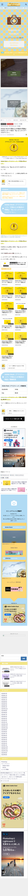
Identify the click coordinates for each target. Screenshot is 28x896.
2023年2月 (4, 743)
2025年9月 (4, 697)
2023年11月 (4, 726)
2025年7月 (4, 699)
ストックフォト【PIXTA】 (14, 582)
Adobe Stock (3, 123)
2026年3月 (4, 693)
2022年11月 (4, 748)
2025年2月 (4, 705)
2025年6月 (4, 701)
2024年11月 (4, 708)
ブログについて (20, 7)
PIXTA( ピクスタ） (14, 73)
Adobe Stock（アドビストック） (14, 103)
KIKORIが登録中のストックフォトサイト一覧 (13, 772)
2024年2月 (4, 720)
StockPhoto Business (14, 44)
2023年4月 (4, 739)
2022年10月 (4, 750)
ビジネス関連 (5, 769)
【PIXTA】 (8, 558)
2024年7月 (4, 714)
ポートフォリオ (5, 780)
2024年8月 (4, 712)
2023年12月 (4, 724)
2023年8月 (4, 731)
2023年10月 (4, 728)
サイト (17, 123)
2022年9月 (4, 752)
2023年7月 (4, 733)
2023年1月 (4, 745)
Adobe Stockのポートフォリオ (8, 544)
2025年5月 (4, 703)
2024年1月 (4, 722)
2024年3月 (4, 718)
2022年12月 (4, 747)
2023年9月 (4, 729)
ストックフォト (10, 123)
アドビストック (13, 126)
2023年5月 (4, 737)
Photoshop (4, 761)
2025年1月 (4, 706)
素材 (19, 126)
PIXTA (4, 767)
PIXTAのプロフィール (6, 578)
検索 (2, 655)
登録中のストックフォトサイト (10, 7)
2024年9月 (4, 710)
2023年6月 (4, 735)
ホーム (2, 7)
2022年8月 (4, 754)
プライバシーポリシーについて (9, 778)
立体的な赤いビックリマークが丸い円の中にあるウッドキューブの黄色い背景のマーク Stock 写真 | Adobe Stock (14, 236)
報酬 (21, 123)
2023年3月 (4, 741)
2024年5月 (4, 716)
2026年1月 (4, 695)
